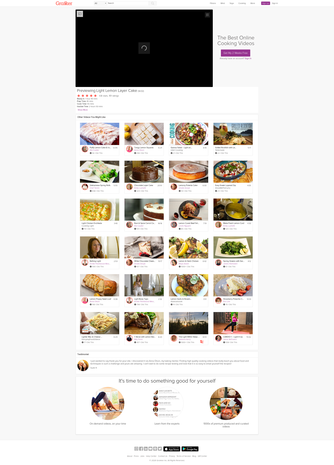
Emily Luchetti (140, 188)
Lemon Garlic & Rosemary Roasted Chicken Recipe (181, 299)
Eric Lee (226, 301)
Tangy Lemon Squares (144, 148)
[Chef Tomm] (85, 187)
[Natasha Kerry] (174, 338)
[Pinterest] (155, 449)
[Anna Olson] (129, 149)
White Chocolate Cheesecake (145, 261)
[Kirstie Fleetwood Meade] (85, 262)
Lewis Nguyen (185, 226)
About (129, 456)
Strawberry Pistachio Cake (234, 299)
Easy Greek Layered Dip (225, 185)
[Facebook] (141, 449)
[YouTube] (150, 449)
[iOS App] (171, 449)
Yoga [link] (231, 3)
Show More (83, 110)
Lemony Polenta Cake (188, 185)
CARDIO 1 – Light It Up (233, 337)
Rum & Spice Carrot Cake (145, 223)
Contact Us (162, 456)
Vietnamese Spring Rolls (100, 185)
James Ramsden (230, 264)
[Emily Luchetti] (129, 187)
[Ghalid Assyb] (174, 187)
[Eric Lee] (218, 300)
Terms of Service (184, 456)
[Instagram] (136, 449)
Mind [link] (223, 3)
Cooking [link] (242, 3)
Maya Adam (184, 264)
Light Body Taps (141, 299)
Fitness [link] (213, 3)
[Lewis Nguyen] (174, 224)
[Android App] (190, 449)
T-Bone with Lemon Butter (145, 337)
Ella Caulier (94, 150)
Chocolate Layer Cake (143, 185)
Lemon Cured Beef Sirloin (189, 223)
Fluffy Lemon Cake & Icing (100, 148)
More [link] (252, 3)
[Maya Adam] (174, 262)
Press (136, 456)
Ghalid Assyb (184, 188)
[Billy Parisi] (129, 338)
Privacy (172, 456)
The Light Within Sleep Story (189, 337)
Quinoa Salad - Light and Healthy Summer (181, 148)
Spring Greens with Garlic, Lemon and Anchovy (234, 261)
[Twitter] (160, 449)
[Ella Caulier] (85, 149)
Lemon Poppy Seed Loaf (100, 299)
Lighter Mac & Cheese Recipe (92, 337)
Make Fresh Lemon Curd (233, 223)
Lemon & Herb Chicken (189, 261)
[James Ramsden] (218, 262)
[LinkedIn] (146, 449)
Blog (194, 456)
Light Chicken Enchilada (92, 223)
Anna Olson (139, 150)
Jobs (142, 456)
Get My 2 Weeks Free (235, 53)
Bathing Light (95, 261)
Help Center (151, 456)
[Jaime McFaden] (218, 338)
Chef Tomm (94, 188)
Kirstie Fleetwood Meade (100, 264)
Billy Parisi (138, 339)
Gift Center (202, 456)
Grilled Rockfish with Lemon (226, 148)
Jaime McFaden (230, 339)
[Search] (153, 3)
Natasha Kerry (185, 339)
